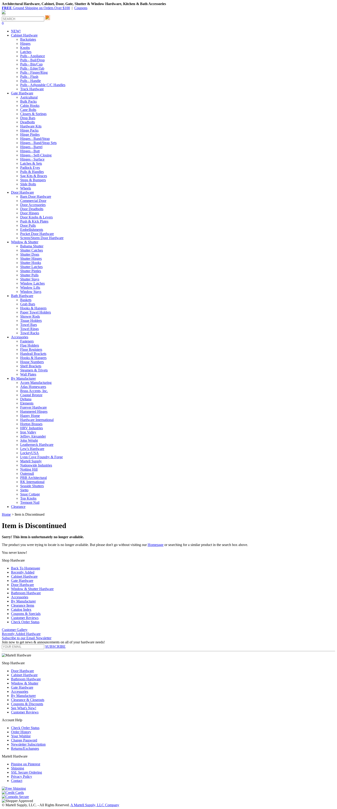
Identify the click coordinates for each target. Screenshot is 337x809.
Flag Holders (29, 345)
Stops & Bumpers (33, 180)
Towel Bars (28, 325)
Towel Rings (29, 329)
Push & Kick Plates (34, 221)
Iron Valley (28, 432)
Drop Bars (27, 118)
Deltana (25, 399)
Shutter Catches (31, 250)
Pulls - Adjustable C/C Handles (42, 85)
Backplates (28, 39)
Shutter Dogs (29, 254)
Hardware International (37, 420)
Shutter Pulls (29, 275)
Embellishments (31, 230)
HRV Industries (31, 428)
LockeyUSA (29, 453)
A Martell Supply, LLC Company (94, 805)
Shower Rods (30, 316)
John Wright (29, 440)
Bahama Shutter (31, 246)
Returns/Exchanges (25, 748)
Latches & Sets (31, 163)
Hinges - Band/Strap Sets (38, 143)
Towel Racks (29, 333)
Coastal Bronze (31, 395)
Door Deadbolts (31, 209)
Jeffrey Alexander (33, 436)
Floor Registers (31, 349)
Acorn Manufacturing (36, 383)
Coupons (80, 8)
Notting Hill (29, 469)
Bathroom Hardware (26, 593)
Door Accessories (33, 205)
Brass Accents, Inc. (34, 391)
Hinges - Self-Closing (36, 155)
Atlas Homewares (33, 387)
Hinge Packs (29, 130)
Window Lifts (30, 287)
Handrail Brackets (33, 354)
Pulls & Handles (32, 172)
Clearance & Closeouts (27, 700)
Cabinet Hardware (24, 576)
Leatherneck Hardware (36, 445)
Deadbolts (27, 122)
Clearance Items (22, 605)
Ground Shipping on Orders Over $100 (36, 8)
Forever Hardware (33, 407)
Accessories (19, 597)
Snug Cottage (30, 494)
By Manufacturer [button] (23, 378)
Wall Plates (28, 374)
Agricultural (29, 97)
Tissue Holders (31, 320)
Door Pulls (28, 225)
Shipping (17, 768)
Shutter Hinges (31, 258)
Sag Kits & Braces (33, 176)
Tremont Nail (29, 502)
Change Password (24, 740)
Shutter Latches (31, 267)
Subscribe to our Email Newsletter (26, 638)
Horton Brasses (31, 424)
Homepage (155, 545)
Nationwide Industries (36, 465)
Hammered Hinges (33, 411)
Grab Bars (27, 304)
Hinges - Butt (30, 151)
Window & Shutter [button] (24, 242)
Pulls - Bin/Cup (31, 64)
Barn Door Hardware (35, 196)
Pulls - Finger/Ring (34, 72)
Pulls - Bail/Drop (32, 60)
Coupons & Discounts (27, 704)
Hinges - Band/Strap (35, 139)
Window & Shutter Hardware (32, 589)
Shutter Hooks (30, 263)
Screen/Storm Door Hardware (42, 238)
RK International (32, 482)
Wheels (25, 188)
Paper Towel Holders (35, 312)
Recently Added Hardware (21, 634)
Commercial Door (33, 201)
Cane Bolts (28, 110)
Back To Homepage (25, 568)
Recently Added (22, 572)
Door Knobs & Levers (36, 217)
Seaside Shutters (32, 486)
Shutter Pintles (30, 271)
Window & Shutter (24, 683)
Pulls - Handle (30, 81)
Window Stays (30, 292)
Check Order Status (25, 622)
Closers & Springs (33, 114)
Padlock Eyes (30, 168)
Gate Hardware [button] (22, 93)
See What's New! (23, 708)
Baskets (25, 300)
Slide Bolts (28, 184)
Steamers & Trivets (34, 370)
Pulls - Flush (29, 77)
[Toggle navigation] (4, 14)
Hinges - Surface (32, 159)
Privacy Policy (21, 776)
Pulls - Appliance (32, 56)
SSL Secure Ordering (26, 772)
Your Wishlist (20, 736)
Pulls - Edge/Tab (32, 68)
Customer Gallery (15, 630)
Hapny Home (30, 416)
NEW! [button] (16, 31)
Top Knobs (28, 498)
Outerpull (27, 473)
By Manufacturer (23, 601)
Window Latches (32, 283)
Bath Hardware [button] (22, 296)
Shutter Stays (29, 279)
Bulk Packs (28, 101)
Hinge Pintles (30, 134)
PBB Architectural (33, 478)
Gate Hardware (22, 581)
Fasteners (27, 341)
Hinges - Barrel (31, 147)
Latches (25, 52)
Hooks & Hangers (33, 308)
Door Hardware (22, 585)
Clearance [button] (18, 507)
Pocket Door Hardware (37, 234)
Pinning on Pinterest (25, 764)
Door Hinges (29, 213)
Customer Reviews (25, 618)
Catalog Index (21, 609)
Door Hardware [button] (22, 192)
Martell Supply (31, 461)
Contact (16, 781)
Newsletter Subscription (28, 744)
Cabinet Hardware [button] (24, 35)
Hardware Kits (30, 126)
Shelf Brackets (30, 366)
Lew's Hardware (32, 449)
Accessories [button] (19, 337)
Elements (26, 403)
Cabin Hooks (29, 105)
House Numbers (32, 362)
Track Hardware (32, 89)
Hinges (25, 43)
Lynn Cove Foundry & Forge (41, 457)
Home (6, 514)
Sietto (24, 490)
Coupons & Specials (26, 614)
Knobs (25, 48)
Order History (21, 732)
